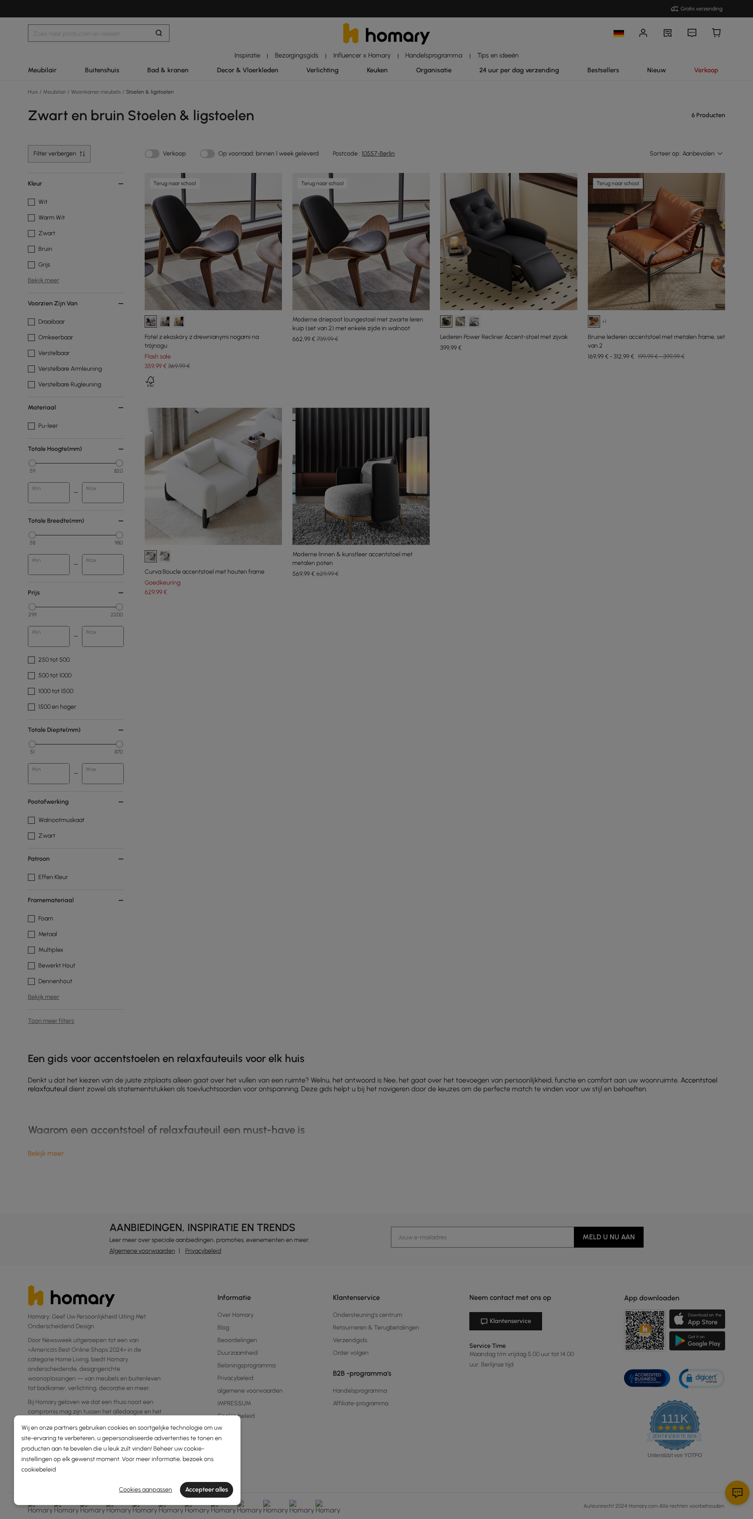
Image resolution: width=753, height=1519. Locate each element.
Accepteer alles (206, 1489)
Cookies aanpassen (145, 1489)
